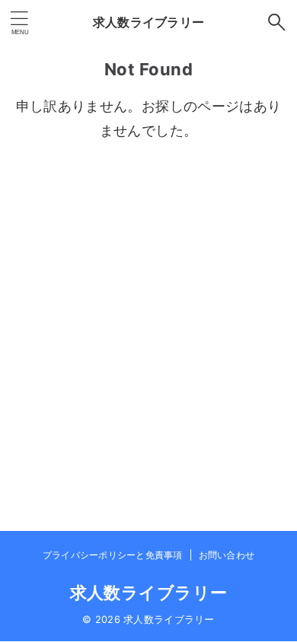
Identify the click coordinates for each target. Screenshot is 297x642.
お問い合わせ (226, 555)
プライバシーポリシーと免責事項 (113, 555)
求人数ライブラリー (149, 22)
